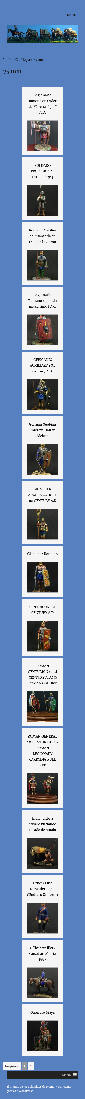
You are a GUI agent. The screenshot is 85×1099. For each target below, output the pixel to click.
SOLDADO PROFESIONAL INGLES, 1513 (42, 171)
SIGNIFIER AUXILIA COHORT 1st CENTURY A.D (42, 495)
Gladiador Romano (42, 554)
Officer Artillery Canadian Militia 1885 (42, 953)
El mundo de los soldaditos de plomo (30, 1086)
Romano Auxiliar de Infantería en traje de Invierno (42, 236)
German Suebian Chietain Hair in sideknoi (42, 430)
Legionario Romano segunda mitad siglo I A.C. (42, 300)
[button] (66, 1075)
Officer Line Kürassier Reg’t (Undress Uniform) (42, 889)
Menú (71, 15)
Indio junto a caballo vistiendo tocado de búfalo (42, 824)
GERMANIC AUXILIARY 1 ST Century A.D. (42, 365)
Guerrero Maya (42, 1012)
